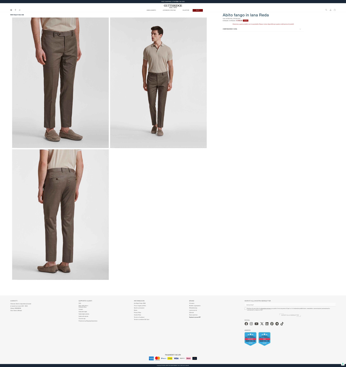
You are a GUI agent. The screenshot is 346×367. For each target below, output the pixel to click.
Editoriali (191, 312)
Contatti (81, 309)
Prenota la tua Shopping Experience (88, 321)
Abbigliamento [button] (151, 10)
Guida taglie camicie (84, 314)
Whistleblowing (193, 308)
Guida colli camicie (83, 316)
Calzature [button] (186, 10)
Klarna (135, 310)
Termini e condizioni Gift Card (141, 319)
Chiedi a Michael (17, 310)
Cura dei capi (82, 318)
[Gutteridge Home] (173, 6)
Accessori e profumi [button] (169, 10)
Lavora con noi (193, 310)
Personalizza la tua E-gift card (173, 1)
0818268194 (18, 308)
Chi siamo (191, 303)
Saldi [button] (197, 10)
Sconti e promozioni (139, 308)
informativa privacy (265, 308)
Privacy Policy (137, 312)
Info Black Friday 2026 (140, 303)
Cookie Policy (137, 315)
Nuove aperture (193, 315)
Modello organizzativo (195, 305)
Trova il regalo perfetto (140, 305)
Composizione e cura (230, 29)
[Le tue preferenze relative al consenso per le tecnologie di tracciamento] (343, 364)
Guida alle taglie (83, 311)
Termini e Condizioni (139, 317)
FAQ (80, 303)
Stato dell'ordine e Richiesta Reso (83, 306)
